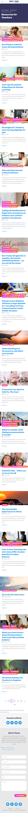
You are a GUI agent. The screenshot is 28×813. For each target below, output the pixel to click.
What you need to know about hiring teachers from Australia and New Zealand (13, 636)
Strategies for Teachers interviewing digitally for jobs (13, 130)
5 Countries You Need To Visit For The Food (13, 390)
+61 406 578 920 (10, 749)
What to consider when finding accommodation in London (13, 432)
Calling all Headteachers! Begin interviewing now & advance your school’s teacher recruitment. (14, 214)
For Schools (6, 78)
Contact (17, 808)
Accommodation (7, 38)
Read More (4, 60)
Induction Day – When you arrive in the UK (14, 471)
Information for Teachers (19, 119)
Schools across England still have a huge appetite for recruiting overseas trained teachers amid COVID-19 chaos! (13, 305)
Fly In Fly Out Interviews (13, 594)
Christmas (6, 671)
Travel (22, 297)
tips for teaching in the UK (10, 426)
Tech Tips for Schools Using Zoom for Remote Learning (12, 87)
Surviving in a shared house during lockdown (12, 45)
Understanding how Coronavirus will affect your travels (12, 351)
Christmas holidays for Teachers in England (12, 678)
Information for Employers (10, 40)
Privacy (10, 808)
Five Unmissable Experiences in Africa (12, 510)
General (23, 295)
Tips (21, 40)
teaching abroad (7, 121)
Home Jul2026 (4, 10)
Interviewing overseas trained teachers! (12, 171)
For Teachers (13, 10)
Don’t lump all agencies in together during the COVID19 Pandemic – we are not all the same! (14, 259)
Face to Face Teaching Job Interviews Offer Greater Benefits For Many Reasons (14, 553)
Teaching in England (20, 121)
